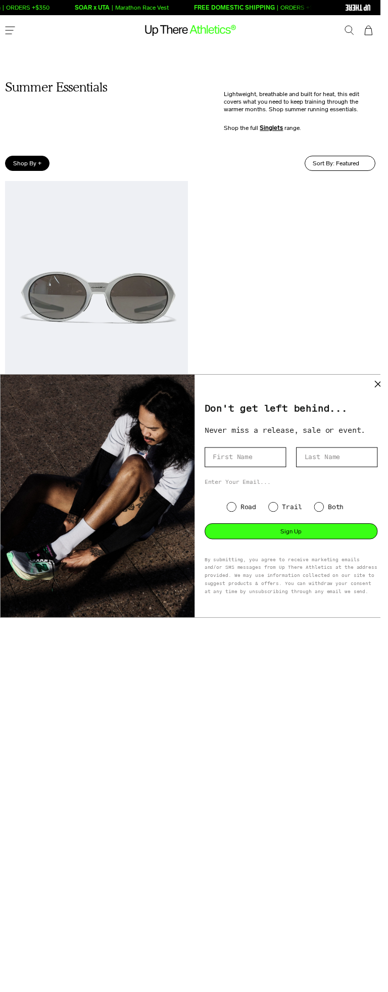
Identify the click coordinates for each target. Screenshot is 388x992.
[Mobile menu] (10, 31)
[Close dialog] (378, 384)
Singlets (271, 127)
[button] (349, 31)
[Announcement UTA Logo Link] (337, 7)
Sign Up (291, 530)
